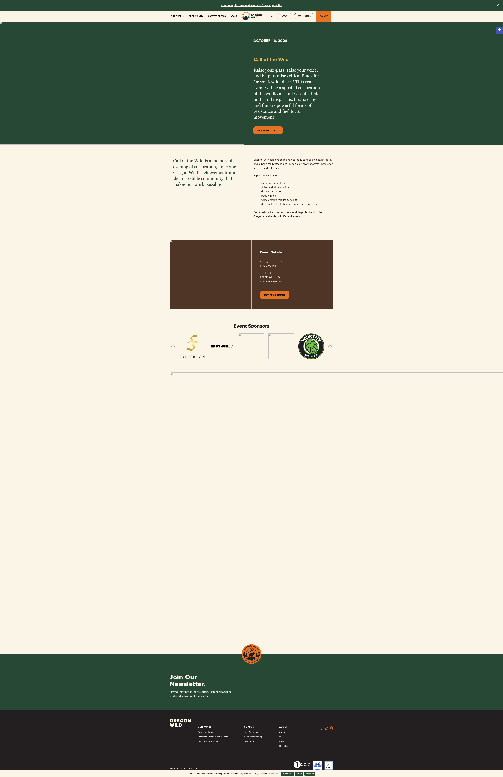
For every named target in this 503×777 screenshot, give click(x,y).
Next (330, 346)
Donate (324, 16)
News (284, 16)
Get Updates (304, 16)
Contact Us (284, 732)
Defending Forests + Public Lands (213, 736)
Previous (172, 346)
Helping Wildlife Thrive (208, 741)
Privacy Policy (193, 768)
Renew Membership (253, 736)
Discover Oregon (216, 16)
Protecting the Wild (206, 732)
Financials (283, 746)
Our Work (176, 16)
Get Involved (196, 16)
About (234, 16)
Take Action (249, 741)
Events (282, 736)
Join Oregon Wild (252, 732)
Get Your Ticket (268, 130)
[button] (499, 30)
